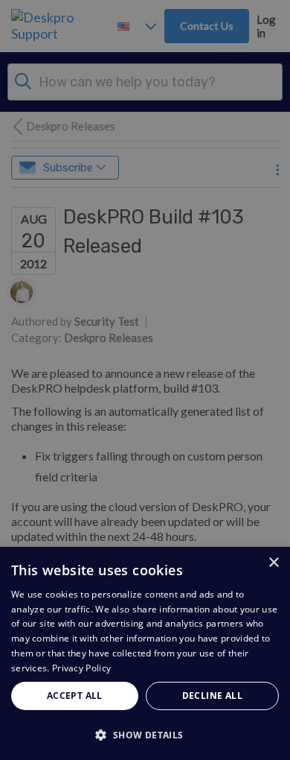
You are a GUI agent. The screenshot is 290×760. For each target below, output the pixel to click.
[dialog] (145, 653)
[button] (145, 734)
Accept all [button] (75, 695)
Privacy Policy (81, 668)
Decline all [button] (212, 695)
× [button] (273, 563)
